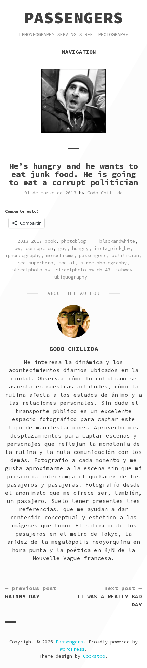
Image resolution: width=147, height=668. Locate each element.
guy (62, 248)
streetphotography (103, 262)
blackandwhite (117, 241)
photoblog (73, 241)
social (66, 262)
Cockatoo (94, 656)
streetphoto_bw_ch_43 (83, 270)
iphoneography (23, 255)
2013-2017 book (36, 241)
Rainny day (30, 592)
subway (124, 270)
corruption (39, 248)
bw (17, 248)
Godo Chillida (105, 193)
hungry (80, 248)
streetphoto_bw (31, 270)
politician (125, 255)
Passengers (73, 17)
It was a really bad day (109, 596)
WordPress (72, 649)
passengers (92, 255)
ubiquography (70, 277)
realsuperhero (35, 262)
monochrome (60, 255)
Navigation (79, 51)
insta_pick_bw (112, 248)
